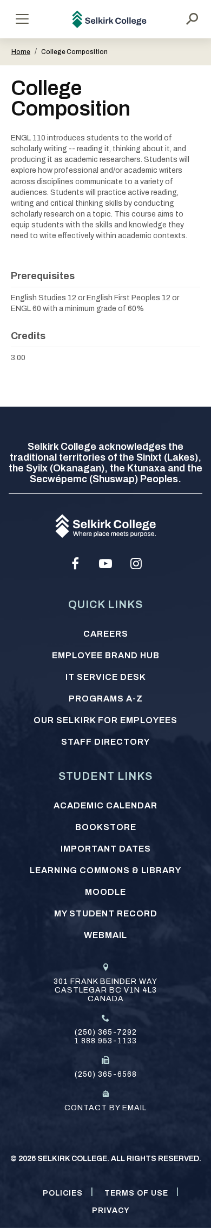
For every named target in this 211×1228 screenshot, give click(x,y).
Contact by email (105, 1108)
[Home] (109, 19)
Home (20, 52)
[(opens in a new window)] (75, 563)
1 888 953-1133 (105, 1041)
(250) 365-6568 (106, 1074)
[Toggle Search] (192, 19)
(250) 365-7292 (106, 1032)
